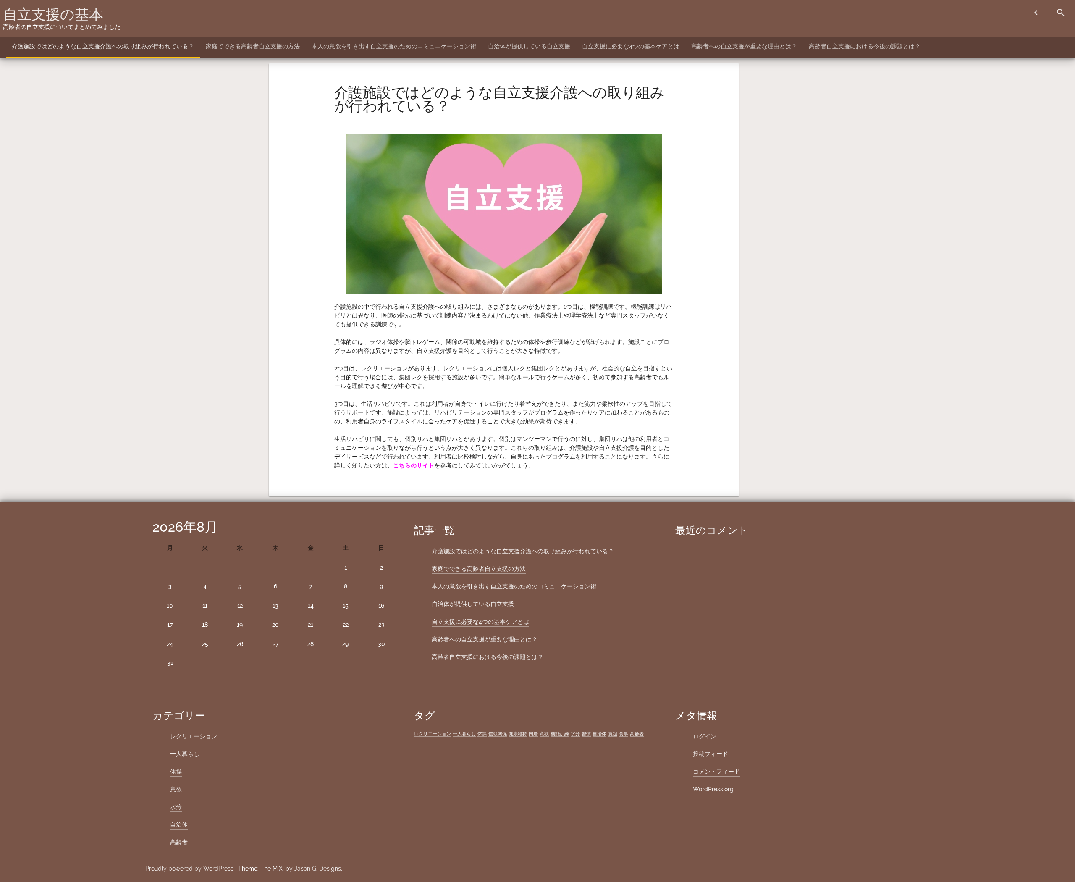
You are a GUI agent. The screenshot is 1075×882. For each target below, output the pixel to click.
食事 (623, 733)
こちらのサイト (413, 465)
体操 (176, 771)
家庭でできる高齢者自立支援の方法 (253, 46)
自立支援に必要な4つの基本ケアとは (630, 46)
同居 (533, 733)
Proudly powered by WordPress (190, 868)
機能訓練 (560, 733)
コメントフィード (716, 771)
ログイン (704, 736)
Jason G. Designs (317, 868)
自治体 (179, 824)
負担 (612, 733)
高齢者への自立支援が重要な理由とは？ (744, 46)
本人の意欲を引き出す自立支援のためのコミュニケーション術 (394, 46)
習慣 (586, 733)
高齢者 (179, 842)
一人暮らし (184, 754)
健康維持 (518, 733)
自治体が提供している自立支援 (529, 46)
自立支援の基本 (53, 14)
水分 (176, 806)
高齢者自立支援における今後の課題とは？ (864, 46)
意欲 (176, 789)
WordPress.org (713, 789)
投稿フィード (710, 754)
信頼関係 (497, 733)
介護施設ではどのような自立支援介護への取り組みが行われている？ (103, 46)
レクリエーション (193, 736)
